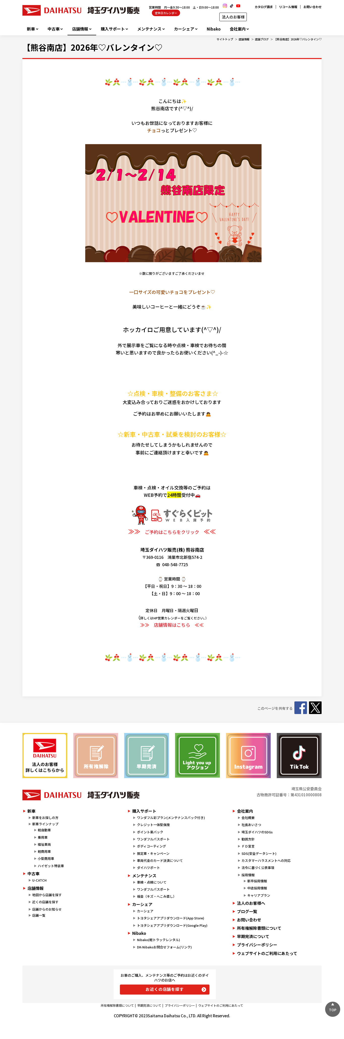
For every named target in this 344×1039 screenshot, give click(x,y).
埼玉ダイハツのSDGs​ (257, 832)
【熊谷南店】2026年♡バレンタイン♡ (298, 39)
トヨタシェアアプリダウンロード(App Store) (170, 918)
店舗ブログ (262, 39)
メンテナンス (149, 29)
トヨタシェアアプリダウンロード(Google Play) (172, 925)
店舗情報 (80, 29)
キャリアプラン (258, 895)
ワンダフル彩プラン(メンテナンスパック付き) (171, 817)
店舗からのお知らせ (47, 909)
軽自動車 (44, 830)
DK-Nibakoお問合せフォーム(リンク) (164, 947)
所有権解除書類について (259, 928)
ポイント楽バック (150, 832)
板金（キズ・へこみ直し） (156, 896)
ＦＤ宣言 (248, 846)
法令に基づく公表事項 (258, 867)
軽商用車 (44, 851)
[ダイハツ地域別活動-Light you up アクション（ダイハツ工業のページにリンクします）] (197, 755)
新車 (31, 29)
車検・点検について (151, 882)
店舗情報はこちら (172, 624)
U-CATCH (39, 880)
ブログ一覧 (247, 911)
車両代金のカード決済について (160, 860)
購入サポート (113, 29)
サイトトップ (225, 39)
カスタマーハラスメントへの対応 (266, 860)
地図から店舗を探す (47, 894)
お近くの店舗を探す (165, 989)
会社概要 (248, 817)
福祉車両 (44, 844)
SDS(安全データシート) (259, 853)
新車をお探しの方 (45, 817)
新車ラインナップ (45, 824)
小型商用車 (46, 858)
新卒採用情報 (257, 881)
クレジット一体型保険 (153, 824)
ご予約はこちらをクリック (172, 532)
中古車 (54, 29)
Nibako (214, 29)
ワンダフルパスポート (153, 839)
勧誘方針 (248, 839)
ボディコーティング (151, 846)
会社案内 (238, 29)
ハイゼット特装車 (51, 865)
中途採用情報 (257, 888)
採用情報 (248, 874)
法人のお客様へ (251, 903)
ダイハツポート (148, 867)
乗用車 (43, 837)
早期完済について (253, 936)
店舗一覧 (38, 915)
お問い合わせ (312, 7)
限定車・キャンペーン (153, 853)
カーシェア (184, 29)
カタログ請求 (264, 7)
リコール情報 (288, 7)
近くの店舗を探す (45, 901)
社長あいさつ (251, 824)
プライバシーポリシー (257, 945)
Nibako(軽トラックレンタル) (158, 939)
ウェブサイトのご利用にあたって (267, 953)
